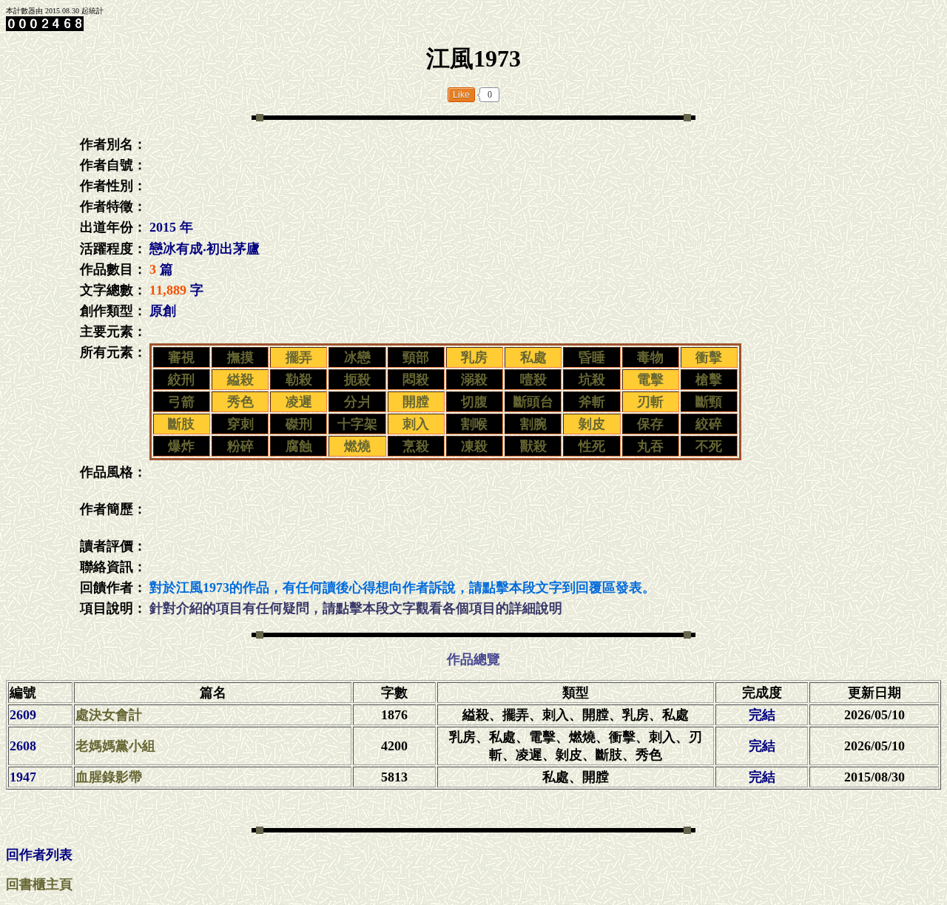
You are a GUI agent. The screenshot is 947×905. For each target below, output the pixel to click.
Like (461, 95)
